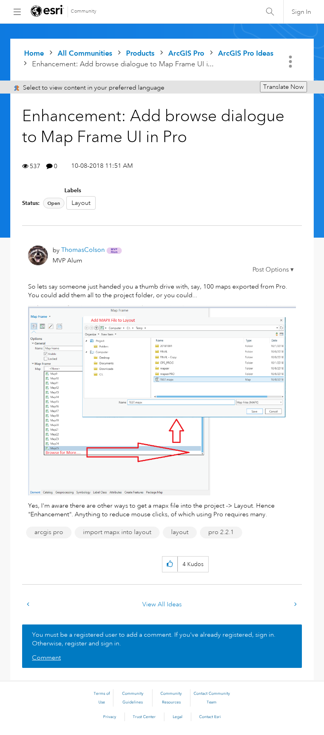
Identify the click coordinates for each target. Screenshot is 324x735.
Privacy (109, 716)
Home (34, 53)
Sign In (301, 12)
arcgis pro (48, 532)
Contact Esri (210, 716)
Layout (81, 203)
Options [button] (291, 61)
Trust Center (144, 716)
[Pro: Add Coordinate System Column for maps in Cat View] (29, 604)
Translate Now (283, 87)
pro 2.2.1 (221, 532)
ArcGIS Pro (186, 53)
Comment (46, 658)
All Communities (85, 53)
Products (140, 53)
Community (83, 11)
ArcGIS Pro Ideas (245, 53)
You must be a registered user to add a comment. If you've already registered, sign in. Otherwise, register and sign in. (153, 639)
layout (179, 532)
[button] (273, 269)
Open (53, 203)
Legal (178, 716)
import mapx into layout (117, 532)
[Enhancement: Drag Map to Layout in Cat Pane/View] (295, 604)
